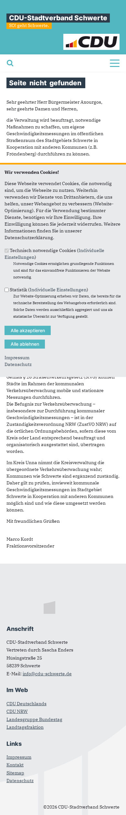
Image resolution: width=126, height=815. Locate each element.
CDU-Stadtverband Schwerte (58, 18)
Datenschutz (18, 364)
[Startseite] (91, 37)
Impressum (17, 358)
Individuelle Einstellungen (58, 290)
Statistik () (49, 290)
